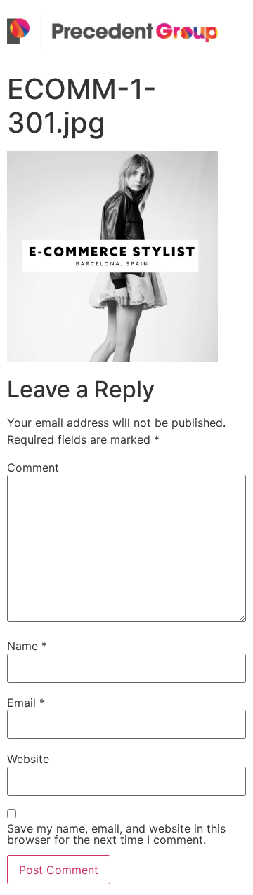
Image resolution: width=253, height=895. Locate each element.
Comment (33, 467)
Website (28, 758)
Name (27, 645)
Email (26, 702)
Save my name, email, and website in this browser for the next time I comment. (116, 834)
